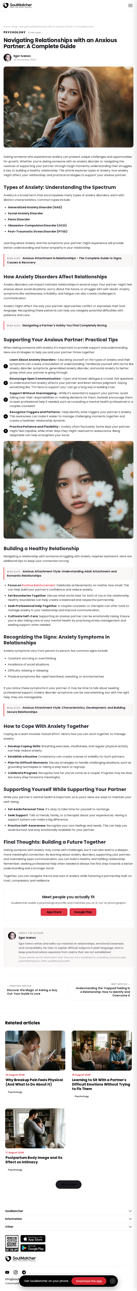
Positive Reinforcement (38, 585)
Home (7, 26)
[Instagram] (16, 1272)
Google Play (83, 912)
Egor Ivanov (22, 56)
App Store (54, 912)
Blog (14, 26)
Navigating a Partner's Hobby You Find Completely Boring (64, 325)
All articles (68, 1184)
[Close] (113, 1281)
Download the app (89, 1281)
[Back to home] (20, 1259)
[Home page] (17, 5)
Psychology (15, 32)
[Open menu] (130, 5)
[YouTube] (7, 1272)
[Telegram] (24, 1272)
